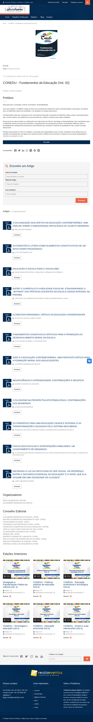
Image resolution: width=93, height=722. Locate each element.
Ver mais (46, 142)
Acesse (6, 596)
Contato (49, 17)
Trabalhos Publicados (20, 17)
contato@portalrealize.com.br (15, 697)
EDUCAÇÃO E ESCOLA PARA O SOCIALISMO (36, 269)
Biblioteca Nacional (39, 697)
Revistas (65, 2)
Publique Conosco (77, 2)
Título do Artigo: (10, 180)
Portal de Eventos (53, 2)
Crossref (37, 690)
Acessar (17, 235)
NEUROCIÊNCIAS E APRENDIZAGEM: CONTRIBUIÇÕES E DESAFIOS (48, 380)
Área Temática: (10, 190)
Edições (34, 17)
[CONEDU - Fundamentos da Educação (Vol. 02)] (15, 149)
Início (7, 17)
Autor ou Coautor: (11, 172)
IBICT (36, 700)
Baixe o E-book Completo (13, 91)
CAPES (36, 704)
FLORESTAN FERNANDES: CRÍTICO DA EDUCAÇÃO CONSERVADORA (49, 314)
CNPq (36, 707)
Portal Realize (38, 694)
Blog (42, 17)
